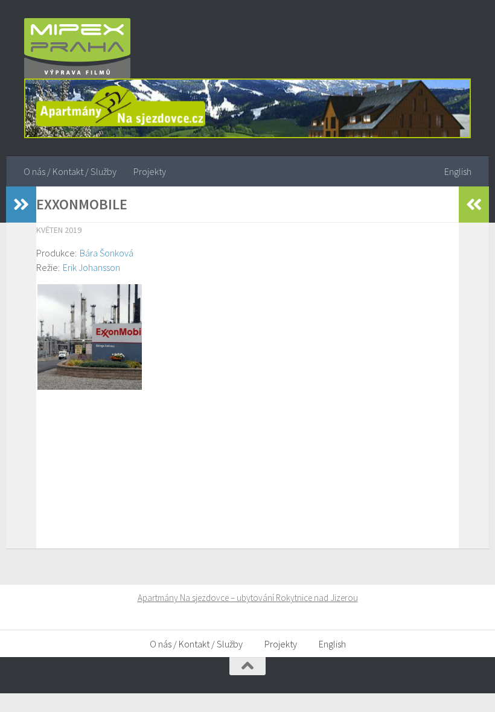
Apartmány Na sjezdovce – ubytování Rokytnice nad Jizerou (248, 597)
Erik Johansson (91, 267)
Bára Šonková (106, 253)
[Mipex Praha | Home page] (77, 48)
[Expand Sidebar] (21, 204)
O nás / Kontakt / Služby (70, 171)
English (457, 171)
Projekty (149, 171)
